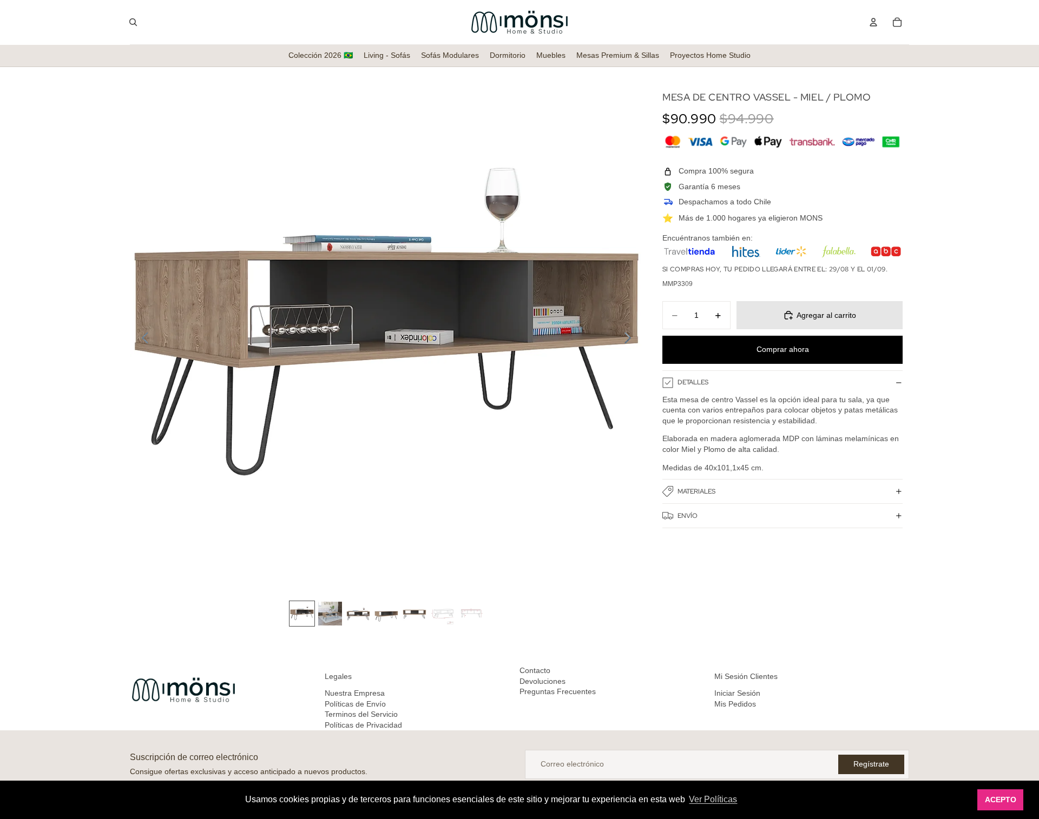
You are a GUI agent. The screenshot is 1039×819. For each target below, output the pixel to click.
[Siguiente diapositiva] (631, 339)
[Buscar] (133, 22)
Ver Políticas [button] (713, 799)
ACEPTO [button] (1000, 799)
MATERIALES (696, 491)
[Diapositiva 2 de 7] (330, 613)
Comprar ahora (783, 349)
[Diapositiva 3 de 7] (358, 613)
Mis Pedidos (735, 704)
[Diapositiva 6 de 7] (443, 613)
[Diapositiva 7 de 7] (471, 613)
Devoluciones (542, 681)
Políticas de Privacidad (363, 725)
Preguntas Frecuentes (558, 691)
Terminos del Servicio (361, 714)
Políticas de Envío (355, 704)
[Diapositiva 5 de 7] (414, 613)
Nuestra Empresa (355, 693)
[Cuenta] (873, 22)
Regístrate (871, 764)
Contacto (535, 670)
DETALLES (693, 382)
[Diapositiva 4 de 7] (386, 613)
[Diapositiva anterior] (142, 339)
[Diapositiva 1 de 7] (302, 613)
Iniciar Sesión (737, 693)
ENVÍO (688, 515)
